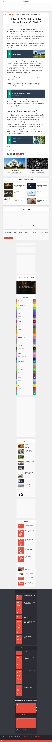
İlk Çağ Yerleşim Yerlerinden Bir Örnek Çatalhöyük (29, 446)
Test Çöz (23, 736)
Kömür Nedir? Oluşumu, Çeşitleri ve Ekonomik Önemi (25, 590)
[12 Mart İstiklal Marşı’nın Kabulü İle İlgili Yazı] (21, 559)
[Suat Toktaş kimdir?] (21, 481)
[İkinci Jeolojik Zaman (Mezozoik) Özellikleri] (21, 475)
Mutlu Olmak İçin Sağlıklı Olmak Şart (28, 451)
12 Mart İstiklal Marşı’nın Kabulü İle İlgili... (29, 557)
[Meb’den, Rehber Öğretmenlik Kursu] (21, 494)
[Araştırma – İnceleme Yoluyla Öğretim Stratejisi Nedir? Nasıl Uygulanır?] (21, 574)
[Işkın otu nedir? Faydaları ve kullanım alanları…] (21, 457)
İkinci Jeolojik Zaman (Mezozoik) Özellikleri (29, 473)
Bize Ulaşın (43, 738)
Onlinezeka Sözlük (37, 736)
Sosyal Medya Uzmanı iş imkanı (15, 150)
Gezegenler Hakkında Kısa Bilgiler (28, 637)
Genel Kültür (12, 14)
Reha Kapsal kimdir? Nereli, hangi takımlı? (29, 583)
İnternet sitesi (36, 226)
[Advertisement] (26, 7)
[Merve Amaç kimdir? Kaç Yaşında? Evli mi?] (21, 578)
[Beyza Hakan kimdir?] (21, 526)
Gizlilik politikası (37, 738)
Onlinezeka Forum (29, 736)
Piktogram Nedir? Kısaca (18, 200)
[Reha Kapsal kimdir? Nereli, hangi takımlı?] (21, 583)
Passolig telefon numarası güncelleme (22, 564)
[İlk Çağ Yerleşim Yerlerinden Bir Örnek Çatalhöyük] (21, 446)
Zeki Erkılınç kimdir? (29, 467)
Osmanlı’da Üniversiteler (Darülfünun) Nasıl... (29, 485)
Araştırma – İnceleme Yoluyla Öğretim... (29, 574)
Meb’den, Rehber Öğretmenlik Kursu (28, 494)
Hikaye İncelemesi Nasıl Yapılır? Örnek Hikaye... (29, 531)
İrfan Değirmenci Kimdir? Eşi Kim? (28, 569)
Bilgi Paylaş (47, 738)
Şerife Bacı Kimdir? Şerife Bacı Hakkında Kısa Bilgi (29, 603)
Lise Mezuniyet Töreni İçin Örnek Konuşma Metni (29, 549)
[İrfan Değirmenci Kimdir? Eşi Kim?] (21, 569)
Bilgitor (8, 146)
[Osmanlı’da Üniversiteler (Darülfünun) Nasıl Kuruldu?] (21, 485)
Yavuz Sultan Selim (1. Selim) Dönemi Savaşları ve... (29, 617)
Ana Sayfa (5, 14)
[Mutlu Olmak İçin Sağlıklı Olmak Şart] (21, 451)
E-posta (21, 226)
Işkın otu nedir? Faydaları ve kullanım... (29, 456)
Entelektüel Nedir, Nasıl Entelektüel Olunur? (29, 462)
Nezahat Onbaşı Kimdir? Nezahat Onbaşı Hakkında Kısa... (29, 541)
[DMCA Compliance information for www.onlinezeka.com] (21, 729)
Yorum (5, 213)
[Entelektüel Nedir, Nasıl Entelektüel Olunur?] (21, 463)
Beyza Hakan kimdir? (29, 525)
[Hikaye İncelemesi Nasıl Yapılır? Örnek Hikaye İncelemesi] (21, 533)
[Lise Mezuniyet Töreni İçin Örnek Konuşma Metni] (21, 550)
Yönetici (29, 25)
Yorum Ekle (19, 25)
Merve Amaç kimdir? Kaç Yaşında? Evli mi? (29, 578)
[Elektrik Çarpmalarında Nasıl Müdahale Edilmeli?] (26, 287)
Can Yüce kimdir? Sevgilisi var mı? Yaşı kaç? (29, 596)
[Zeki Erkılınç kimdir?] (21, 468)
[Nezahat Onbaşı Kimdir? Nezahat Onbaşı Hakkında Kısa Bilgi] (21, 542)
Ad (5, 226)
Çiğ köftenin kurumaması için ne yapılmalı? (22, 490)
